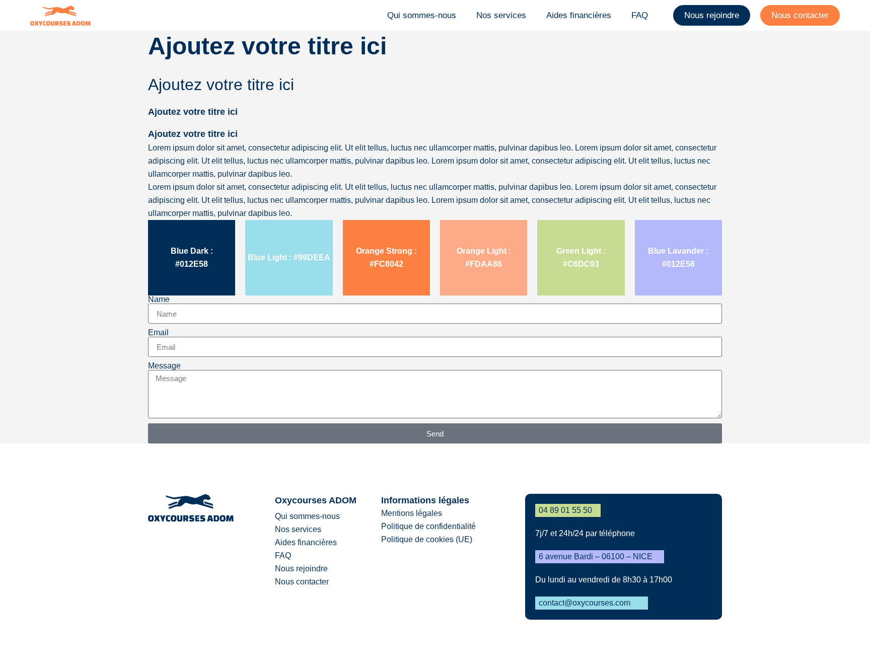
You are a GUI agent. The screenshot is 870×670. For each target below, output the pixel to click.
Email (158, 333)
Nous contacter (800, 15)
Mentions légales (411, 513)
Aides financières (578, 15)
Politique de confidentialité (428, 526)
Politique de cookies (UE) (426, 539)
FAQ (639, 15)
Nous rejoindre (711, 15)
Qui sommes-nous (421, 15)
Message (164, 366)
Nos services (501, 15)
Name (159, 299)
